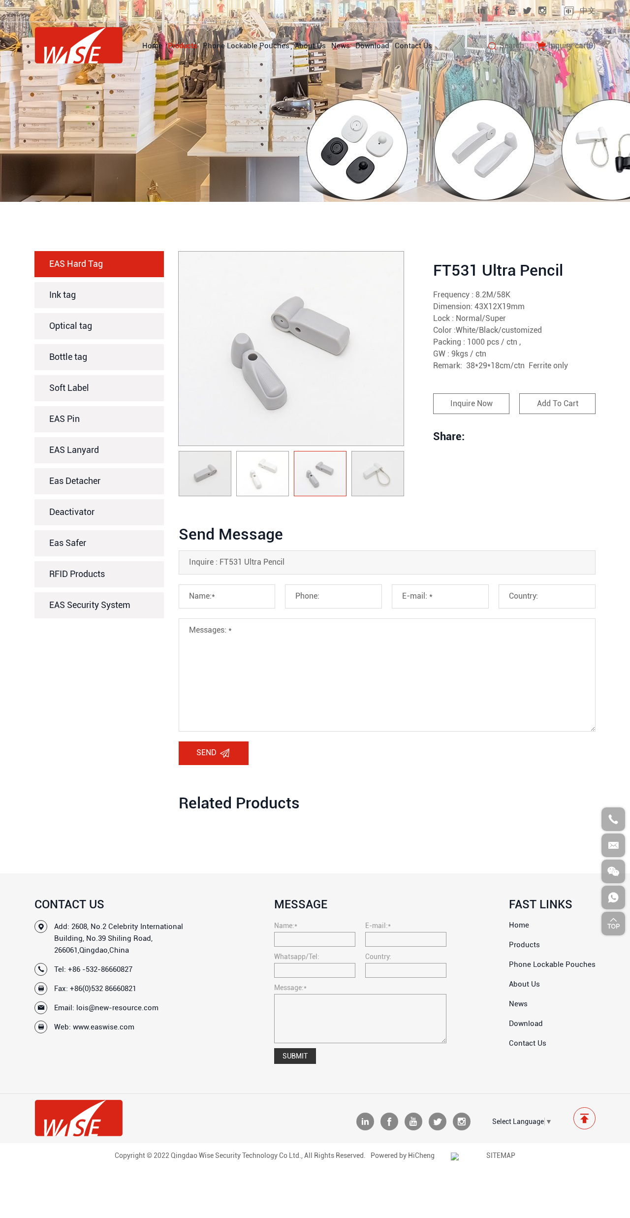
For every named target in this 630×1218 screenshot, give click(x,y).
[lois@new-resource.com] (613, 845)
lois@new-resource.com (117, 1007)
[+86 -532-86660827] (613, 819)
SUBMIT (295, 1056)
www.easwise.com (103, 1027)
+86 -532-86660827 (100, 969)
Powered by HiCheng (403, 1155)
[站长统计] (455, 1155)
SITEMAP (500, 1155)
